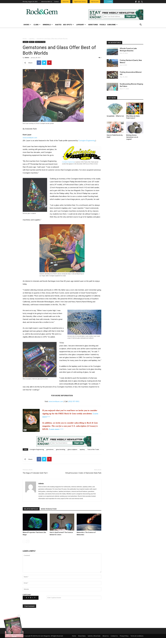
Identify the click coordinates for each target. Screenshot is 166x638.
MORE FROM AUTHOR (49, 509)
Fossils (103, 24)
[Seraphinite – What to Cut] (115, 108)
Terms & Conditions (137, 636)
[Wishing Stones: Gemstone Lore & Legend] (134, 127)
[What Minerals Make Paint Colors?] (134, 108)
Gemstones (93, 24)
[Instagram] (139, 1)
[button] (140, 25)
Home (25, 39)
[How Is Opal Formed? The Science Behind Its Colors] (62, 522)
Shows (26, 24)
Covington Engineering (86, 140)
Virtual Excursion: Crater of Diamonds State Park (83, 473)
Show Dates (82, 636)
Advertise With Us (46, 1)
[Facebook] (135, 1)
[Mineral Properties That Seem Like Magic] (35, 522)
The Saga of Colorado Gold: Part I (35, 473)
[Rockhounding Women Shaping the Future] (112, 87)
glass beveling (60, 449)
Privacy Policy (124, 636)
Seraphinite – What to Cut (115, 116)
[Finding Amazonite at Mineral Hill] (112, 75)
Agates (58, 24)
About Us (106, 636)
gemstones (50, 449)
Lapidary (80, 24)
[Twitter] (142, 1)
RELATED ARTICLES (31, 509)
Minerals (47, 24)
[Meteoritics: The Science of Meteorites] (89, 522)
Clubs (36, 24)
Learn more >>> (56, 429)
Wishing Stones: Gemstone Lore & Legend (132, 137)
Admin (27, 57)
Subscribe (111, 24)
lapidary (82, 449)
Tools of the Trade (40, 42)
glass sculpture (72, 449)
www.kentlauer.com (30, 138)
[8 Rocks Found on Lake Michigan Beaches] (112, 51)
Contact (56, 1)
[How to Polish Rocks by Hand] (115, 127)
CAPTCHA (27, 595)
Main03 (32, 42)
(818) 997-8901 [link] (73, 401)
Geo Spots (67, 24)
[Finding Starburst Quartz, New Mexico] (112, 63)
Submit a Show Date (94, 636)
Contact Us (114, 636)
